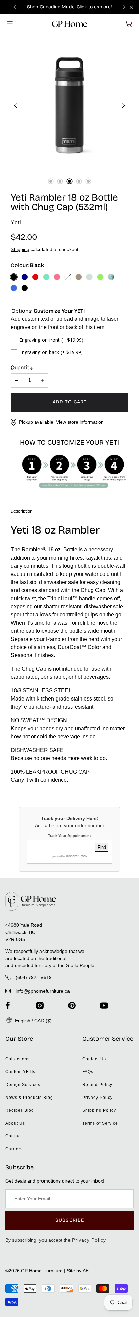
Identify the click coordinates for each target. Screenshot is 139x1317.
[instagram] (39, 1005)
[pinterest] (71, 1005)
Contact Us (94, 1059)
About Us (15, 1123)
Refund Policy (97, 1084)
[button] (128, 24)
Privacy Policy (97, 1097)
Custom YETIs (20, 1071)
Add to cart (70, 402)
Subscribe (69, 1220)
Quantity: (22, 367)
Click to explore (94, 7)
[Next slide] (124, 7)
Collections (17, 1059)
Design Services (22, 1084)
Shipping (20, 249)
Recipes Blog (19, 1110)
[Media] (69, 105)
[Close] (131, 7)
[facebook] (7, 1005)
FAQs (87, 1071)
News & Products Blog (29, 1097)
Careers (14, 1149)
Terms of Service (100, 1123)
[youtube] (103, 1005)
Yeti (16, 222)
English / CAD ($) (32, 1020)
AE (86, 1270)
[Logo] (69, 24)
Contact (13, 1136)
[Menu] (10, 23)
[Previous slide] (15, 7)
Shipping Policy (99, 1110)
